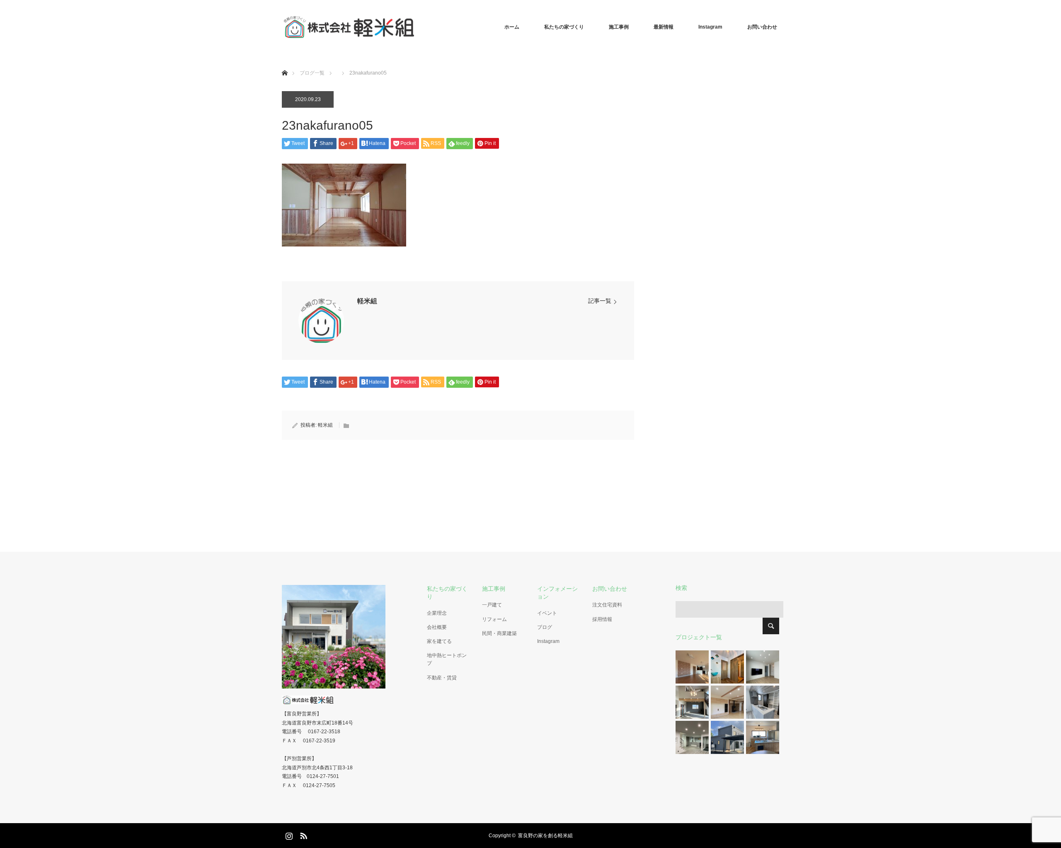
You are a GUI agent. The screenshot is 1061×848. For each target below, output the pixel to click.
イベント (547, 613)
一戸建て (492, 605)
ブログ (544, 627)
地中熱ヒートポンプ (447, 659)
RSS (302, 834)
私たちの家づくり (564, 27)
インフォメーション (557, 592)
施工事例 (619, 27)
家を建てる (439, 641)
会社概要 (437, 627)
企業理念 (437, 613)
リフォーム (494, 619)
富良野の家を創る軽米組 (545, 835)
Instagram (710, 27)
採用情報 (602, 619)
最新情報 (663, 27)
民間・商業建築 (499, 633)
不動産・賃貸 (442, 678)
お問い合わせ (762, 27)
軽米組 (367, 300)
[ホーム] (284, 63)
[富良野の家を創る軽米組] (414, 27)
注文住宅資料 (607, 605)
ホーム (511, 27)
